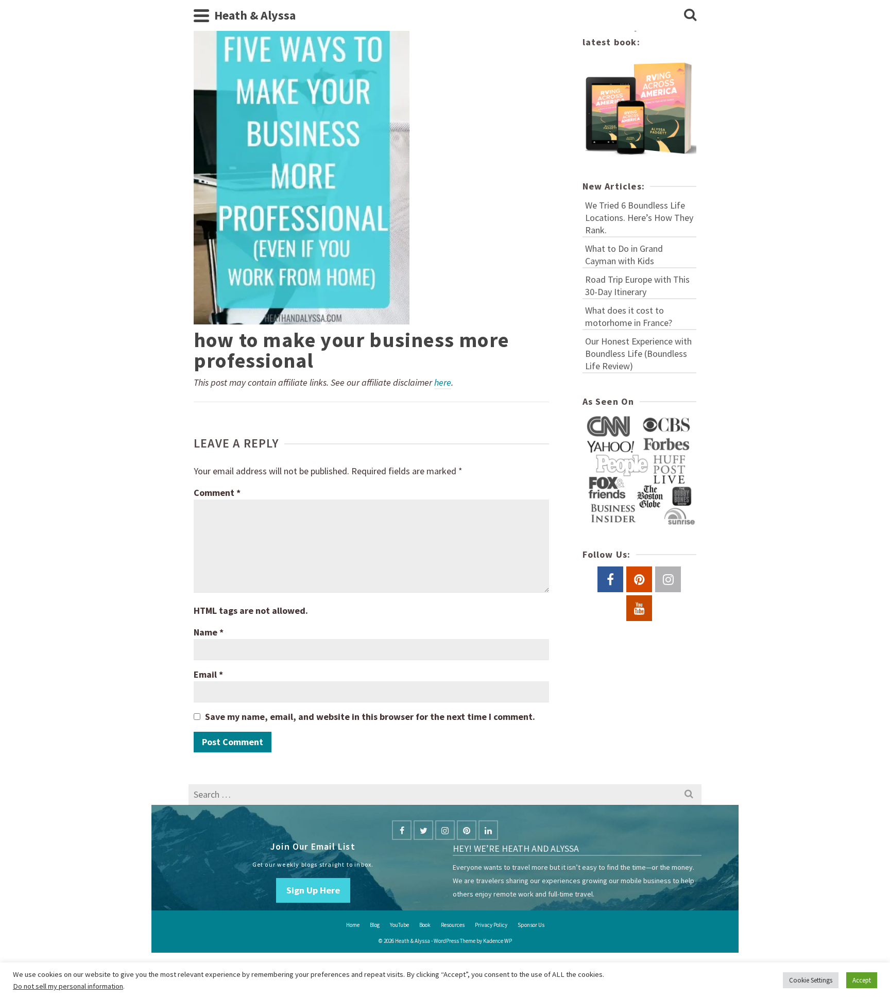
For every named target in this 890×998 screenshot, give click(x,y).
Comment (217, 492)
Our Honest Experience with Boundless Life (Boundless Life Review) (638, 353)
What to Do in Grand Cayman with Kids (624, 255)
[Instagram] (445, 830)
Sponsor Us (531, 924)
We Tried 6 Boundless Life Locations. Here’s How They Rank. (639, 217)
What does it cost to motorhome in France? (628, 316)
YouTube (399, 924)
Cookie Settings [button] (810, 980)
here (442, 382)
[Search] (690, 15)
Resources (453, 924)
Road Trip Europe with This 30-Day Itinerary (637, 285)
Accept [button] (861, 980)
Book (425, 924)
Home (353, 924)
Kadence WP (497, 940)
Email (208, 674)
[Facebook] (402, 830)
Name (209, 632)
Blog (375, 924)
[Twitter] (423, 830)
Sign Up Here (313, 890)
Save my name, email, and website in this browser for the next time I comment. (370, 716)
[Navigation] (201, 15)
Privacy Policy (491, 924)
